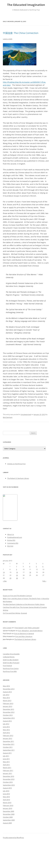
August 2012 (7, 721)
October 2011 (8, 747)
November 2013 (8, 689)
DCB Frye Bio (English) (11, 660)
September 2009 (9, 820)
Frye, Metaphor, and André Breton (30, 630)
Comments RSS (12, 543)
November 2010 (8, 779)
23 (17, 575)
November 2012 (8, 712)
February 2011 (8, 770)
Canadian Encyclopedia (11, 654)
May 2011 (6, 762)
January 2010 (7, 808)
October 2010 (8, 782)
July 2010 (6, 791)
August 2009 (7, 823)
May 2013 (6, 698)
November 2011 (8, 744)
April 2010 (6, 800)
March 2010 (7, 802)
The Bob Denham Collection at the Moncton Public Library (24, 604)
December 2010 (8, 776)
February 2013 (8, 703)
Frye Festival (7, 665)
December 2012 (8, 709)
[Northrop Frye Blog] (10, 520)
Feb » (44, 581)
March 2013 (7, 700)
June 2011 (6, 759)
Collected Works (9, 657)
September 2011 (9, 750)
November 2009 (8, 814)
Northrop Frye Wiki (10, 671)
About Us (10, 534)
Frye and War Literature (23, 636)
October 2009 (8, 817)
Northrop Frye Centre (11, 668)
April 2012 (6, 732)
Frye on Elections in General (24, 633)
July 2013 (6, 695)
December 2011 (8, 741)
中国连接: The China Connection (20, 33)
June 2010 (6, 794)
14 (4, 572)
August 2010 (7, 788)
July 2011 (6, 756)
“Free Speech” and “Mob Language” (27, 628)
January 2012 (7, 738)
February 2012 (8, 735)
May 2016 (6, 686)
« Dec (5, 581)
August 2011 (7, 753)
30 (17, 578)
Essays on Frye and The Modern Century (17, 596)
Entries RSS (11, 540)
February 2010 (8, 805)
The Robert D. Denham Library (18, 478)
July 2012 (6, 724)
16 (17, 572)
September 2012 (9, 718)
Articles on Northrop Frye (16, 464)
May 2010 (6, 797)
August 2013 (7, 692)
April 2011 (6, 765)
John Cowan (7, 628)
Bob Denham (7, 417)
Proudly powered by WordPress (13, 838)
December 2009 (8, 811)
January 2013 (7, 706)
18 (30, 572)
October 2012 (8, 715)
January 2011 (7, 773)
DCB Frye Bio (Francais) (11, 663)
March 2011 (7, 767)
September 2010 (9, 785)
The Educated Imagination (26, 5)
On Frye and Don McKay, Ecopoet (15, 613)
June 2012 (6, 727)
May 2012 (6, 730)
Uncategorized (26, 414)
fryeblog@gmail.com (14, 537)
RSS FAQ (10, 546)
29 (10, 578)
